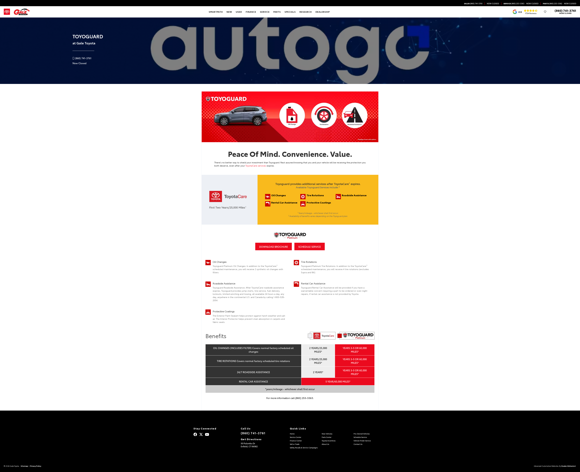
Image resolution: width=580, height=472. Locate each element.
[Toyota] (7, 12)
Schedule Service (309, 246)
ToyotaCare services (255, 165)
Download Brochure (273, 246)
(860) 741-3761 (565, 10)
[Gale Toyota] (22, 12)
